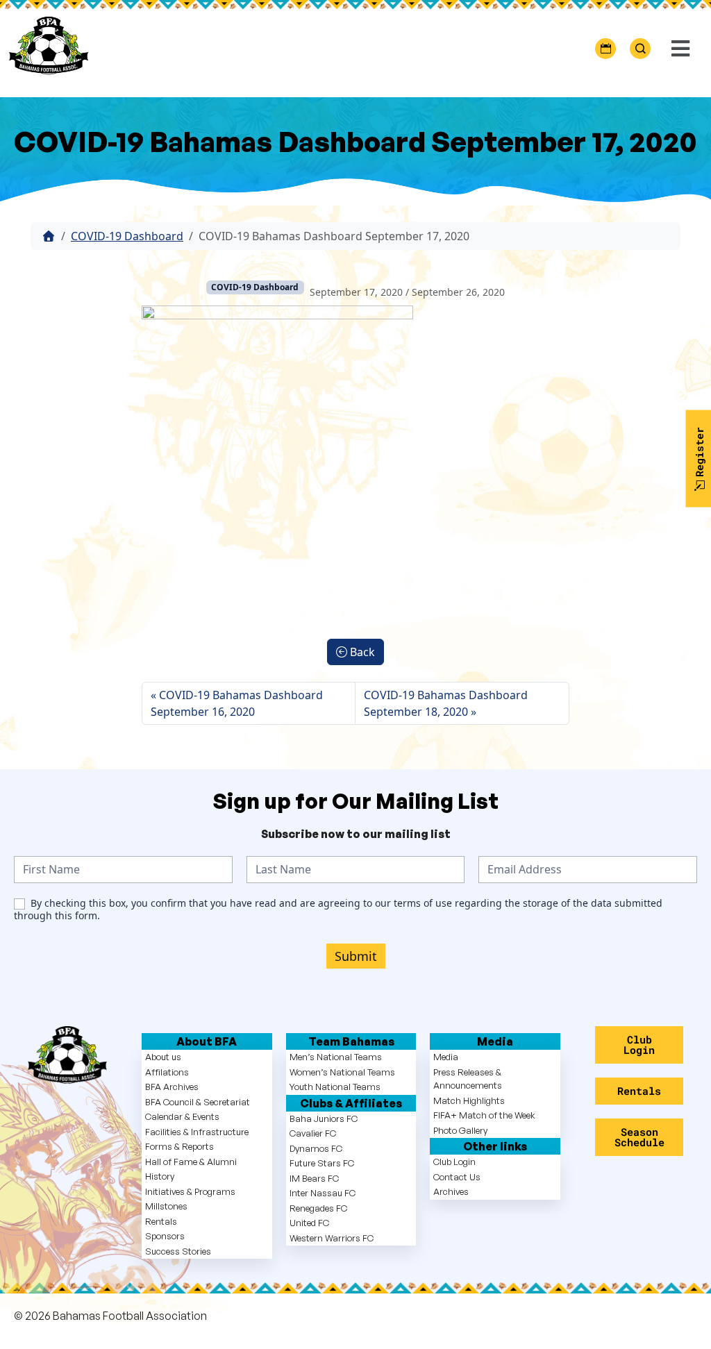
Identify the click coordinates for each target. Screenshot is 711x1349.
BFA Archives (172, 1086)
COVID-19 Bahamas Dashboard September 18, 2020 (446, 703)
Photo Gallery (460, 1130)
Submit (356, 956)
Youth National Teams (335, 1086)
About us (163, 1056)
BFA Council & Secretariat (197, 1101)
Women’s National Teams (342, 1072)
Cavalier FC (313, 1133)
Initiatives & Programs (190, 1191)
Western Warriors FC (332, 1237)
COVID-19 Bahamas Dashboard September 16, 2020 (237, 703)
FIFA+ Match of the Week (484, 1115)
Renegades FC (318, 1208)
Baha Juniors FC (324, 1118)
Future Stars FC (322, 1162)
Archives (451, 1191)
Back (361, 652)
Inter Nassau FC (323, 1192)
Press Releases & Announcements (467, 1078)
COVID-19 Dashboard (127, 236)
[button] (679, 49)
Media (445, 1056)
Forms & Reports (179, 1146)
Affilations (167, 1072)
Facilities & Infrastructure (197, 1131)
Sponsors (165, 1235)
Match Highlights (469, 1100)
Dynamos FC (316, 1148)
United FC (309, 1222)
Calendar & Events (182, 1116)
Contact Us (456, 1176)
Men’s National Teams (336, 1056)
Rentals (161, 1221)
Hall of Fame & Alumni (191, 1161)
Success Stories (178, 1251)
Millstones (166, 1206)
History (159, 1176)
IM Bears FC (314, 1178)
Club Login (454, 1161)
